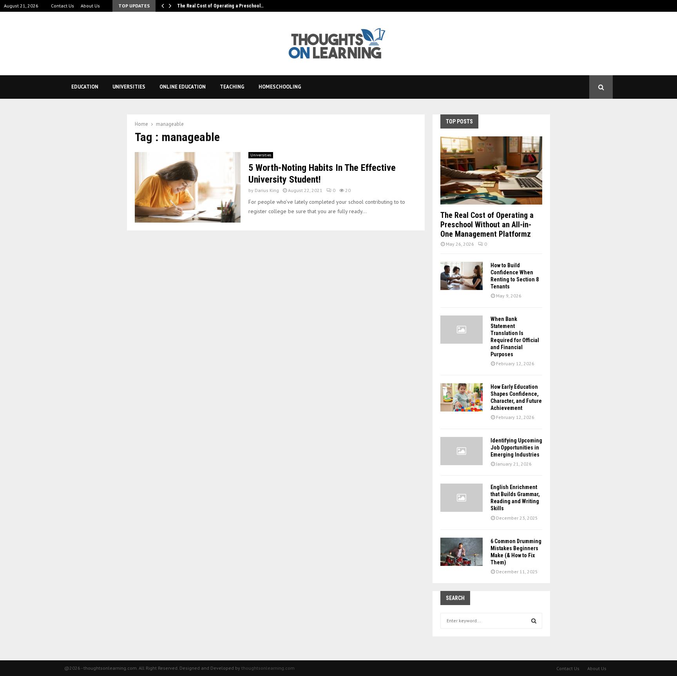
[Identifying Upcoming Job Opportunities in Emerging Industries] (461, 451)
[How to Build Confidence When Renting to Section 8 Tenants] (461, 276)
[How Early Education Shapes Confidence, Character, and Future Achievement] (461, 397)
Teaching (232, 86)
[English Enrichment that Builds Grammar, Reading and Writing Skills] (461, 498)
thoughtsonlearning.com (268, 668)
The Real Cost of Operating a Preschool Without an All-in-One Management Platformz (487, 224)
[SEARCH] (533, 621)
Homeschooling (280, 86)
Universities (128, 86)
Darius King (267, 190)
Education (84, 86)
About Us (90, 6)
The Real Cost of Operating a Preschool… (220, 6)
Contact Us (62, 6)
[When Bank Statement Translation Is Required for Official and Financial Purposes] (461, 329)
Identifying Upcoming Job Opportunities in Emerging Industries (516, 447)
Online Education (182, 86)
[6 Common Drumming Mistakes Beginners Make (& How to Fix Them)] (461, 552)
